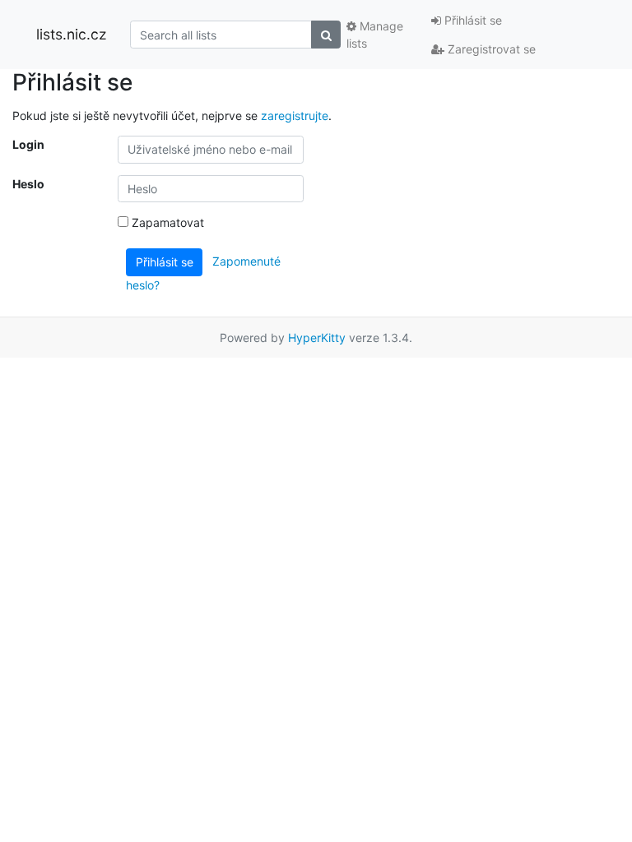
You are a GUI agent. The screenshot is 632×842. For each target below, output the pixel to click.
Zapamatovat (166, 222)
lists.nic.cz (71, 34)
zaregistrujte (294, 116)
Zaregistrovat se (490, 49)
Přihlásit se (471, 20)
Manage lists (374, 34)
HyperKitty (317, 338)
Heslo (28, 184)
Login (28, 144)
